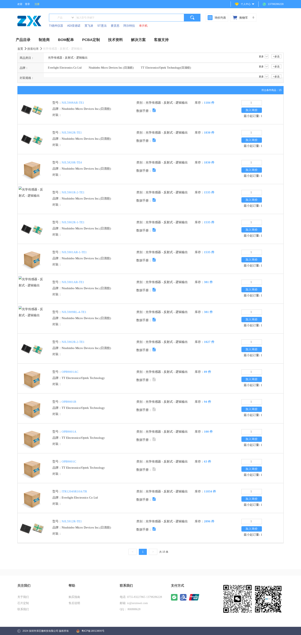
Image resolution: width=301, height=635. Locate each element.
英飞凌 (89, 25)
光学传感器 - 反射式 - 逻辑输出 (68, 57)
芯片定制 (23, 603)
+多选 (276, 56)
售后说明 (74, 603)
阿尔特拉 (129, 25)
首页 (20, 48)
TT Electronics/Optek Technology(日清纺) (166, 67)
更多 (261, 56)
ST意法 (102, 25)
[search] (192, 18)
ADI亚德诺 (73, 25)
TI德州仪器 (56, 25)
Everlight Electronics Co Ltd (64, 67)
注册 (37, 4)
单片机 (143, 25)
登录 (27, 4)
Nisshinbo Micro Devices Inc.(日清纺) (111, 67)
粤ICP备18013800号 (92, 630)
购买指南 (74, 597)
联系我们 (23, 609)
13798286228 (276, 4)
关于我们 (23, 597)
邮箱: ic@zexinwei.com (134, 603)
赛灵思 (115, 25)
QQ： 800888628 (130, 609)
